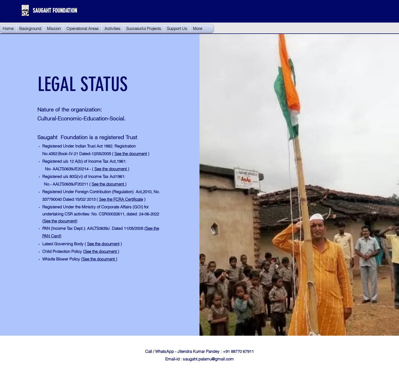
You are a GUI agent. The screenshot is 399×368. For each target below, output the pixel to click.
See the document (131, 153)
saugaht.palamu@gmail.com (208, 358)
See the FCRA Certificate (121, 199)
